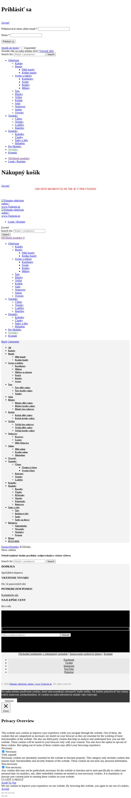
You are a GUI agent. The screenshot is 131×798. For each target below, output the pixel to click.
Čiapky (19, 137)
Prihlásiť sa (8, 41)
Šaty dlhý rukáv (22, 387)
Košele (19, 100)
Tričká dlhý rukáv (24, 427)
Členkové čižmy (29, 467)
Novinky (13, 149)
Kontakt (12, 152)
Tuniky (18, 393)
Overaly (19, 112)
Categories (13, 341)
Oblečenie (13, 60)
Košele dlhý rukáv (24, 415)
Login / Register (17, 161)
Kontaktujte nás (9, 595)
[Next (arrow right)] (6, 795)
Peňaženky (20, 501)
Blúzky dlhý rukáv (24, 403)
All (9, 347)
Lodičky (19, 124)
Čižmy (18, 118)
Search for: (7, 54)
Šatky (17, 516)
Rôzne (11, 538)
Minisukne (20, 455)
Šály (17, 510)
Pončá (18, 375)
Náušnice (19, 532)
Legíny (18, 440)
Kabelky (19, 134)
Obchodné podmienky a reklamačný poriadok (43, 654)
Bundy (18, 66)
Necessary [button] (6, 748)
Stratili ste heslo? (10, 47)
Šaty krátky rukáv (24, 390)
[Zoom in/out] (13, 792)
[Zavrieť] (2, 792)
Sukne (18, 109)
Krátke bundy (29, 72)
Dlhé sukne (20, 449)
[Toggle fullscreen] (9, 792)
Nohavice (20, 106)
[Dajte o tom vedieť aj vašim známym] (6, 792)
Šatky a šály (21, 140)
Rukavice (19, 504)
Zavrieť (5, 22)
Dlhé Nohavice (22, 443)
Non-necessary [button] (9, 763)
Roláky (26, 85)
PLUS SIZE (13, 541)
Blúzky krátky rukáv (25, 406)
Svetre (25, 81)
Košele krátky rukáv (25, 418)
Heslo (5, 35)
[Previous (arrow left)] (2, 795)
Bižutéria (20, 143)
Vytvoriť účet (46, 51)
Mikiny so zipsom (23, 372)
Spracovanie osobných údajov (86, 654)
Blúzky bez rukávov (24, 409)
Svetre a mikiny (23, 75)
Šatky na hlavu (22, 519)
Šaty (17, 91)
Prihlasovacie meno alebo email (19, 28)
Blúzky (19, 94)
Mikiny (26, 88)
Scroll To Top (8, 782)
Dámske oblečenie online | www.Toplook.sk (30, 684)
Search (50, 54)
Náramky (19, 529)
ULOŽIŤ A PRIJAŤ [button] (12, 779)
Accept (5, 788)
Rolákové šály (22, 513)
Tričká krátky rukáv (25, 430)
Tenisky (19, 121)
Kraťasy (19, 436)
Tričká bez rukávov (24, 424)
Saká (17, 103)
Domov (5, 546)
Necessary (11, 751)
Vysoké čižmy (28, 470)
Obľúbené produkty (19, 158)
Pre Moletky (14, 146)
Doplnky (13, 131)
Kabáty (19, 63)
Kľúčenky (20, 495)
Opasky (18, 498)
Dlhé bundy (28, 69)
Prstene (18, 535)
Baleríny (19, 128)
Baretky (19, 489)
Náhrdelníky (21, 526)
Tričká (18, 97)
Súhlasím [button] (9, 701)
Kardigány (27, 78)
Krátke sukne (21, 452)
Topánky (13, 115)
